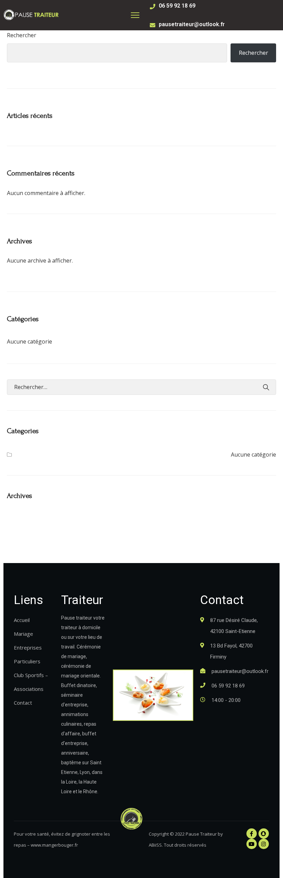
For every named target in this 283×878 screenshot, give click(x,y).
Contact (23, 702)
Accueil (22, 619)
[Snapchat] (263, 833)
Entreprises (28, 647)
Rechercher (21, 35)
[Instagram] (263, 844)
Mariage (23, 633)
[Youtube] (251, 844)
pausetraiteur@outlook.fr (192, 24)
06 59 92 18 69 (177, 5)
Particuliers (27, 661)
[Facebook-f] (251, 833)
